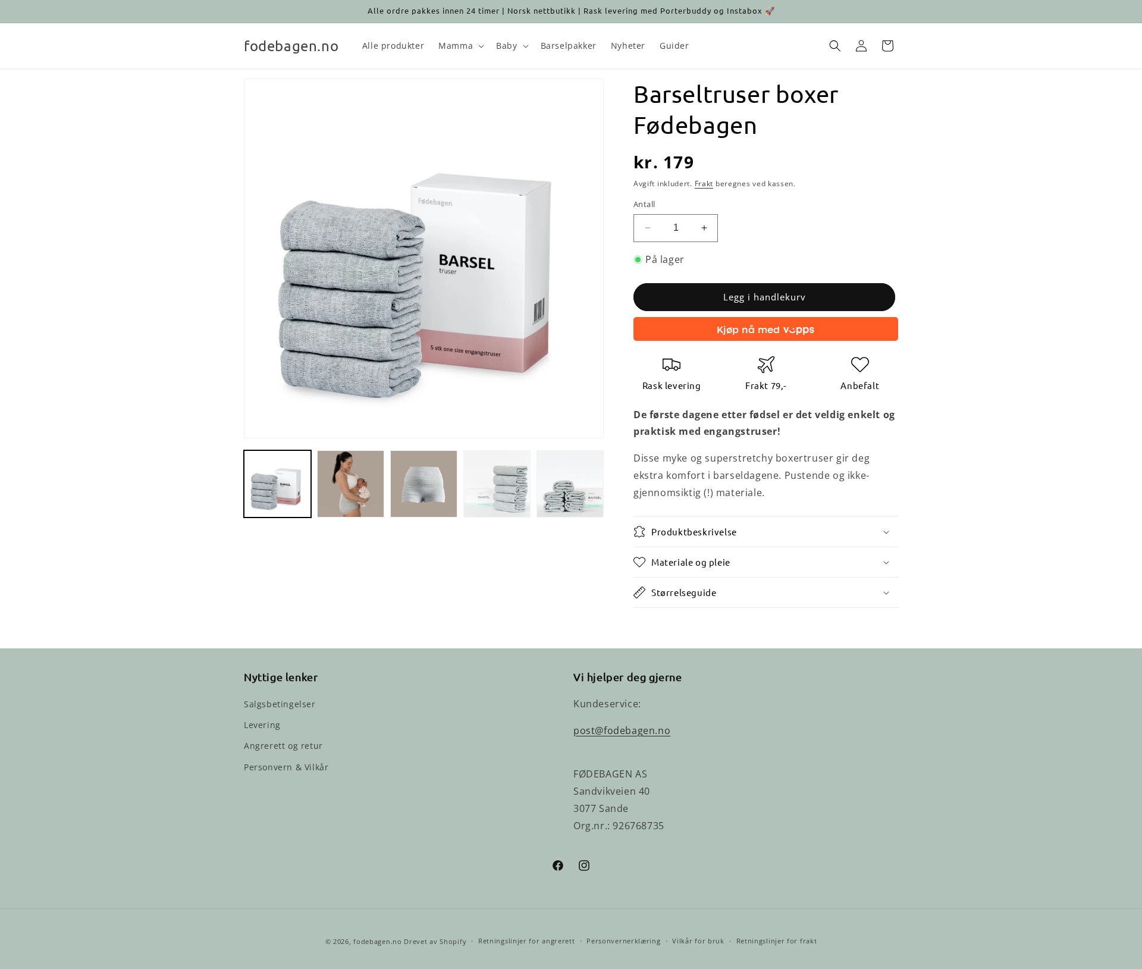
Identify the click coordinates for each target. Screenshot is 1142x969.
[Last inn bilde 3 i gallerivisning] (423, 484)
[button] (460, 45)
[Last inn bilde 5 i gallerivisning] (570, 484)
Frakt (704, 183)
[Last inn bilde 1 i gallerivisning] (277, 484)
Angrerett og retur (283, 745)
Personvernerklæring (623, 940)
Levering (262, 724)
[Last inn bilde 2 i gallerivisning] (350, 484)
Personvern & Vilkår (286, 767)
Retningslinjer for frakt (776, 940)
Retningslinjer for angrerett (526, 940)
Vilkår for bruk (698, 940)
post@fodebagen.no (621, 730)
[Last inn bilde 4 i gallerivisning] (497, 484)
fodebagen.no (377, 941)
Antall (644, 204)
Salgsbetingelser (280, 704)
